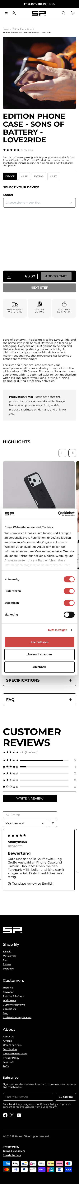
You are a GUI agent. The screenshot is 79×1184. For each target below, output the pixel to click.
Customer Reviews (14, 1004)
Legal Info (8, 1062)
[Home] (38, 13)
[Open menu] (6, 13)
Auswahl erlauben (39, 654)
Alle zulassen (39, 642)
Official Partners (12, 1045)
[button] (39, 760)
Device (10, 176)
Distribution (10, 1049)
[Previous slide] (62, 453)
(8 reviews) (27, 149)
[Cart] (73, 13)
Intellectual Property (15, 1053)
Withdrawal (9, 1000)
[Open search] (63, 13)
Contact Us (9, 1009)
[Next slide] (72, 453)
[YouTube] (19, 1115)
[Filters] (53, 823)
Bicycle (7, 951)
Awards (7, 1041)
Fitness (7, 964)
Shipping (8, 987)
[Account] (14, 13)
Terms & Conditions (14, 1151)
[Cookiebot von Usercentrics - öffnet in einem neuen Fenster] (58, 513)
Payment (8, 992)
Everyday (8, 968)
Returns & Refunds (13, 996)
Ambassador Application (17, 1017)
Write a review (30, 798)
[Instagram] (12, 1115)
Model (8, 195)
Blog (5, 1013)
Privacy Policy (11, 1058)
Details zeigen (57, 629)
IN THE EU (39, 3)
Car (5, 960)
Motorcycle (9, 956)
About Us (8, 1036)
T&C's (6, 1066)
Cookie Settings (12, 1155)
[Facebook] (5, 1115)
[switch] (69, 591)
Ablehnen (39, 667)
